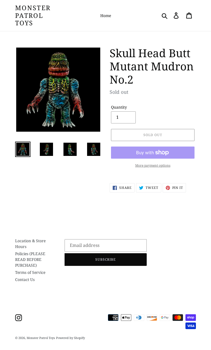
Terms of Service (30, 272)
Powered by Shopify (70, 338)
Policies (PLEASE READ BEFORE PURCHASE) (30, 259)
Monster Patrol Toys (33, 15)
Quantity (119, 107)
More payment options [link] (152, 165)
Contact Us (25, 279)
